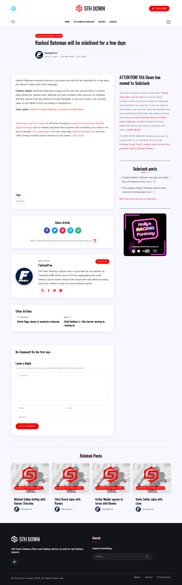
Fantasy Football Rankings (44, 109)
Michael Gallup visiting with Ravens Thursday (29, 501)
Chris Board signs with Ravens (67, 501)
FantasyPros (51, 53)
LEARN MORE (133, 130)
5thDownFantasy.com (83, 131)
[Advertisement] (62, 164)
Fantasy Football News (72, 109)
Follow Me (102, 261)
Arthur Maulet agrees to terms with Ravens (109, 501)
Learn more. (77, 135)
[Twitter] (13, 8)
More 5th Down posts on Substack (137, 199)
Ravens (20, 201)
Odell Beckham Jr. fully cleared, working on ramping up (84, 323)
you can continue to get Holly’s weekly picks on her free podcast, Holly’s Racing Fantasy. (144, 144)
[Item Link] (30, 478)
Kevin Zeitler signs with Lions (149, 501)
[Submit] (147, 556)
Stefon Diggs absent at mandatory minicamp (38, 321)
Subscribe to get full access (30, 123)
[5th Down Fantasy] (90, 8)
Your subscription (41, 131)
